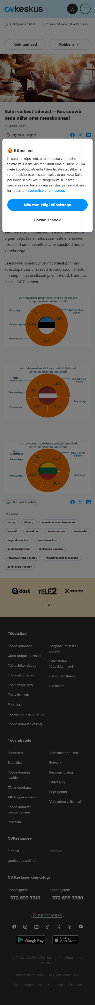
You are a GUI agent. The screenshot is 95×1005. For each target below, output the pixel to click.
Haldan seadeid (47, 220)
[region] (47, 185)
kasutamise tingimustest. (45, 190)
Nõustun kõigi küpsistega (47, 205)
